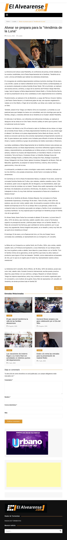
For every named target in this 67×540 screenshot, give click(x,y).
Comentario (9, 380)
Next (57, 288)
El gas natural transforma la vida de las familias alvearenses (17, 321)
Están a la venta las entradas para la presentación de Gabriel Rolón (48, 356)
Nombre (7, 397)
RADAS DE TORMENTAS (13, 521)
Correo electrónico (11, 405)
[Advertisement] (33, 475)
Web (6, 413)
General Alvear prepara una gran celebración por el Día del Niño (48, 321)
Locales (20, 36)
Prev (9, 288)
